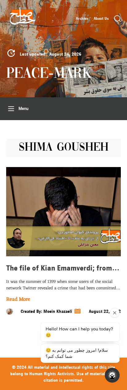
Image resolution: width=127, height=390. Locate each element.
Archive (82, 18)
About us (101, 18)
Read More (18, 300)
